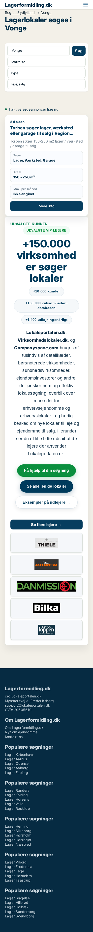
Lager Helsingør (18, 840)
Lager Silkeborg (18, 831)
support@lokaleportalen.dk (27, 705)
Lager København (19, 754)
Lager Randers (17, 790)
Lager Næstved (18, 844)
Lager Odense (17, 763)
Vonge (46, 13)
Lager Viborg (16, 862)
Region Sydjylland (20, 13)
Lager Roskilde (17, 808)
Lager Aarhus (16, 759)
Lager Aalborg (17, 768)
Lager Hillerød (16, 902)
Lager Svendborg (19, 916)
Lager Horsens (17, 799)
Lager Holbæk (17, 907)
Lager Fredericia (18, 866)
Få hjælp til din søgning (46, 470)
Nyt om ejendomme (21, 732)
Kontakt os (14, 737)
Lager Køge (14, 871)
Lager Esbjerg (16, 772)
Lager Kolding (16, 795)
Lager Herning (17, 826)
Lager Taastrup (18, 880)
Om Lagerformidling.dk (24, 727)
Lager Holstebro (18, 876)
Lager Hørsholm (18, 835)
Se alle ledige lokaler (46, 486)
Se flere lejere (46, 524)
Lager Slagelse (17, 898)
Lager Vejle (14, 804)
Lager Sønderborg (20, 911)
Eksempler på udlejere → (47, 502)
